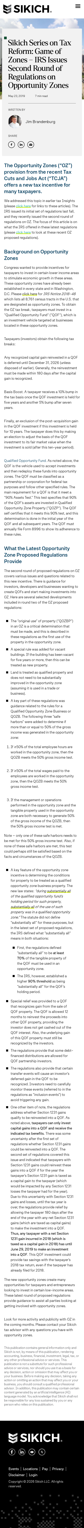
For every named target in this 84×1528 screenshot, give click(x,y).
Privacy (58, 1469)
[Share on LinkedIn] (21, 144)
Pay (45, 1469)
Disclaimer (17, 1475)
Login (33, 1475)
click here (23, 232)
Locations (30, 1469)
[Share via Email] (30, 144)
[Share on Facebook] (11, 144)
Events (14, 1469)
